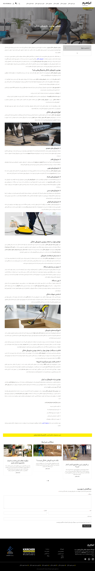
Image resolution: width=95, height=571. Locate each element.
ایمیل (45, 510)
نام (90, 510)
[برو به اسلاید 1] (48, 480)
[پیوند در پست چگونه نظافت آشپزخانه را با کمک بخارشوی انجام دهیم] (18, 450)
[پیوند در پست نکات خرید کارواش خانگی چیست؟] (47, 450)
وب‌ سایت (89, 516)
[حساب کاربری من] (13, 3)
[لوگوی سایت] (87, 3)
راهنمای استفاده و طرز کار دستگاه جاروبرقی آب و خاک (49, 375)
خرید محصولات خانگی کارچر (54, 435)
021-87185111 (7, 4)
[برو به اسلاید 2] (46, 480)
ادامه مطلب (77, 476)
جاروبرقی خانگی (40, 59)
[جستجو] (19, 3)
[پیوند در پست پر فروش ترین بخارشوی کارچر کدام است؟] (77, 452)
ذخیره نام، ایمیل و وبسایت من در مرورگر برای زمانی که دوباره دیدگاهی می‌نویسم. (73, 522)
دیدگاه (89, 494)
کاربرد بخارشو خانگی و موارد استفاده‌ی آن (52, 238)
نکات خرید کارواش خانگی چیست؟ (47, 460)
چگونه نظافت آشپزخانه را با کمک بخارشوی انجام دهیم (17, 462)
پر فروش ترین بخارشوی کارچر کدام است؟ (77, 466)
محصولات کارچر (45, 423)
